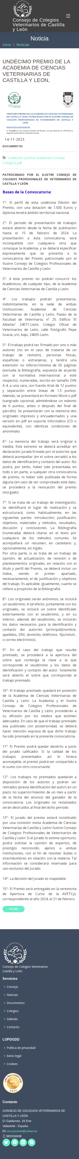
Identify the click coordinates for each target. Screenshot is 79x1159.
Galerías (12, 1019)
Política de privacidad (21, 1047)
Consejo (12, 986)
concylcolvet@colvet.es (21, 1131)
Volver (13, 909)
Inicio (7, 44)
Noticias (22, 44)
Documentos (16, 1002)
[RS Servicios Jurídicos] (13, 1083)
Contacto (13, 1027)
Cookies (12, 1063)
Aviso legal (14, 1055)
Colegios (13, 1010)
